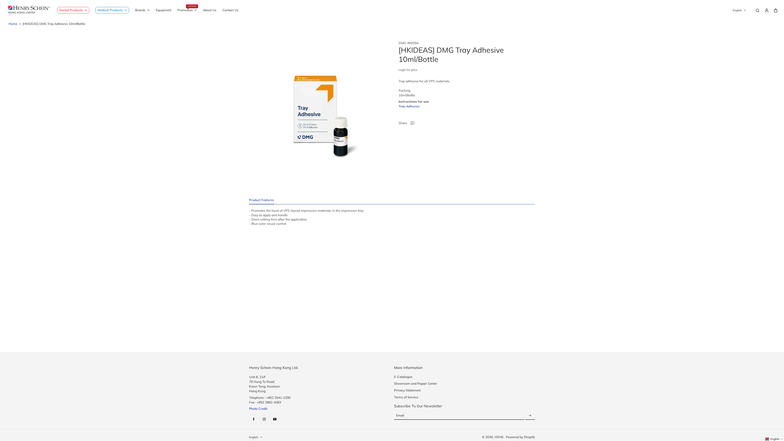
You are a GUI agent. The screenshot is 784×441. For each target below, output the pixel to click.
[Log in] (766, 10)
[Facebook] (253, 419)
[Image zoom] (317, 109)
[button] (774, 439)
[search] (757, 10)
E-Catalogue (403, 377)
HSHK (498, 437)
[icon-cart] (775, 10)
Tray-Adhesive (409, 106)
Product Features (261, 200)
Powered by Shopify (520, 437)
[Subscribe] (530, 415)
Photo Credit (258, 409)
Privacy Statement (407, 390)
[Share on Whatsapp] (412, 122)
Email (400, 416)
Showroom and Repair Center (415, 383)
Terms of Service (406, 397)
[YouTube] (274, 419)
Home (13, 24)
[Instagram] (264, 419)
